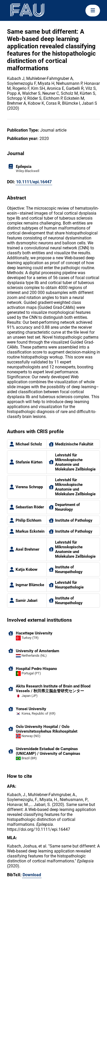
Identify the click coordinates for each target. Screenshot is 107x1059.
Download (32, 874)
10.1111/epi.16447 (34, 181)
